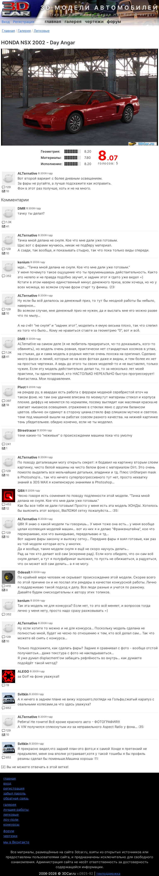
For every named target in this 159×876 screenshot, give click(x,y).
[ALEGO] (8, 676)
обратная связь (16, 798)
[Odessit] (8, 577)
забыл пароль (14, 793)
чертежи (94, 21)
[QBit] (8, 495)
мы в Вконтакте (16, 842)
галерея (73, 21)
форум (114, 21)
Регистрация (23, 22)
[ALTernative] (8, 178)
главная (53, 21)
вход (7, 783)
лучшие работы (16, 809)
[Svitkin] (8, 699)
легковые (11, 814)
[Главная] (15, 9)
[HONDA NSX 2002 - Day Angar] (79, 97)
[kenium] (8, 267)
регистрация (13, 788)
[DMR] (8, 213)
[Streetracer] (8, 435)
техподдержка (108, 873)
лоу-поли (10, 819)
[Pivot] (8, 392)
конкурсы (11, 824)
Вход (6, 22)
